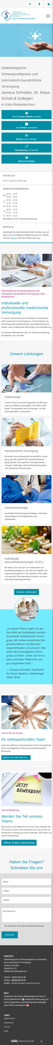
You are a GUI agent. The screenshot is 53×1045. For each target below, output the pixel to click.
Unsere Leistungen (26, 592)
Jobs (6, 1031)
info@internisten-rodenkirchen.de (25, 983)
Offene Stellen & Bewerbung (19, 842)
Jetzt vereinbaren (26, 128)
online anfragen (26, 139)
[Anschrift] (30, 4)
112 (38, 238)
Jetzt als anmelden (26, 117)
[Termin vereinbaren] (49, 4)
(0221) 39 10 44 (19, 977)
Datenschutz (9, 1018)
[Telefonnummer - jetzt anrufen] (39, 4)
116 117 (14, 238)
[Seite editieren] (39, 1041)
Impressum (9, 1023)
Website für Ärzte (26, 1041)
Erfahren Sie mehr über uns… (16, 757)
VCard (7, 1027)
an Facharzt (26, 150)
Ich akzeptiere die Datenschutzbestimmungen (24, 926)
